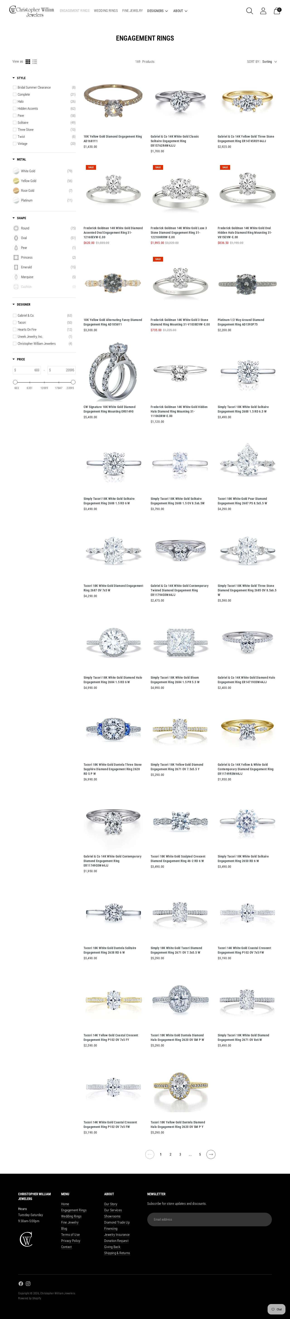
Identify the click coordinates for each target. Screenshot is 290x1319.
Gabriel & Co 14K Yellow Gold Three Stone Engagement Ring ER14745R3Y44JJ (246, 139)
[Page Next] (211, 1157)
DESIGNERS (155, 11)
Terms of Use (70, 1235)
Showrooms (112, 1216)
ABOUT (178, 11)
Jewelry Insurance (117, 1235)
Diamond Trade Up (117, 1222)
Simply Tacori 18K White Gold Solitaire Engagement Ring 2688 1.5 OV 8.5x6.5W (178, 501)
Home (65, 1204)
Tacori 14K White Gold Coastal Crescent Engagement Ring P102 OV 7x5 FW (244, 950)
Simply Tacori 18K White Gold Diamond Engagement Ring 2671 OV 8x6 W (243, 1037)
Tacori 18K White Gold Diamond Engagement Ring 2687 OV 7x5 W (113, 588)
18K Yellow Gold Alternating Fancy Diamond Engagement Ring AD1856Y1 (113, 322)
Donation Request (116, 1241)
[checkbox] (46, 87)
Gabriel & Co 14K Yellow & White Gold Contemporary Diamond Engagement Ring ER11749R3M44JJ (246, 769)
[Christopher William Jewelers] (31, 11)
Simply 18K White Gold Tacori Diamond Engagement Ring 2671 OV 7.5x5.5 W (176, 950)
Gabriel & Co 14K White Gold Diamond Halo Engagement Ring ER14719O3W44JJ (246, 680)
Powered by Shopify (29, 1298)
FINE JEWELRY (132, 11)
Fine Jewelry (70, 1222)
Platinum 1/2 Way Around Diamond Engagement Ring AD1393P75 (241, 322)
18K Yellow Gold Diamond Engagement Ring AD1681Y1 (113, 139)
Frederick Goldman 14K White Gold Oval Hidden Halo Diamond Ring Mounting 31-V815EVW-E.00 (245, 232)
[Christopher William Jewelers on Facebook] (21, 1284)
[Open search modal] (249, 11)
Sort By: (253, 62)
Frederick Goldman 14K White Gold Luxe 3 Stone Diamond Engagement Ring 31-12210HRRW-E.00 (179, 232)
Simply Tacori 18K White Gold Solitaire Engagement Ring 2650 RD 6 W (243, 859)
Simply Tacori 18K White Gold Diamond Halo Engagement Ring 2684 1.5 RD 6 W (113, 680)
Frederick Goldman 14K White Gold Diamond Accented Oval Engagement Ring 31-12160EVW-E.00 (113, 232)
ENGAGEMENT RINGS (74, 11)
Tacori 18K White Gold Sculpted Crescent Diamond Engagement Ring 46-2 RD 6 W (178, 859)
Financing (110, 1229)
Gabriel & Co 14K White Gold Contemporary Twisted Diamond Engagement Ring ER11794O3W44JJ (179, 590)
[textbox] (28, 370)
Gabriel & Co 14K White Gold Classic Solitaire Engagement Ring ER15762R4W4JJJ (175, 141)
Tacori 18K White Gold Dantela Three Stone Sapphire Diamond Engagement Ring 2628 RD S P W (113, 769)
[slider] (15, 382)
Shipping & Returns (117, 1253)
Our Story (110, 1204)
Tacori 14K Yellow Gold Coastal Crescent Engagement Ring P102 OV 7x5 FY (111, 1037)
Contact (66, 1247)
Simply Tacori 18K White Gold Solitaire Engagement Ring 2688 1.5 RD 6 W (109, 501)
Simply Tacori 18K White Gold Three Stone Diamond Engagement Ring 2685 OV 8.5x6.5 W (247, 590)
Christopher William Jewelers (57, 1293)
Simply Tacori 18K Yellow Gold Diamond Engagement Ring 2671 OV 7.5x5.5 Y (177, 767)
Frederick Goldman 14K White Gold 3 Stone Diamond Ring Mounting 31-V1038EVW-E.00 (180, 322)
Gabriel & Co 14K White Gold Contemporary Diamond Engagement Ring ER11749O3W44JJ (112, 861)
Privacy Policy (70, 1241)
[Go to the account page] (263, 11)
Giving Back (112, 1247)
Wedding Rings (71, 1216)
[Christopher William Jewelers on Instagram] (28, 1284)
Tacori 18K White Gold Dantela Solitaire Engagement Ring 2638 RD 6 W (110, 950)
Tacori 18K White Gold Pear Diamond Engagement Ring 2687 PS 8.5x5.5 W (242, 501)
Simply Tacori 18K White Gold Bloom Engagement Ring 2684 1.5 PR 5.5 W (175, 680)
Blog (64, 1229)
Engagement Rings (74, 1210)
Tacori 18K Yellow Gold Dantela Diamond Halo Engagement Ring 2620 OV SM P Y (178, 1124)
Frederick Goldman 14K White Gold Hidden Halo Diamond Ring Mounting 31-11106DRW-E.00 (179, 411)
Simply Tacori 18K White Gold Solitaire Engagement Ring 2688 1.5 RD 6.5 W (243, 409)
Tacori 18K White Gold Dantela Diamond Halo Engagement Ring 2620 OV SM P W (177, 1037)
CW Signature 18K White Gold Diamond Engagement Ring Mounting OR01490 (109, 409)
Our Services (113, 1210)
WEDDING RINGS (106, 11)
